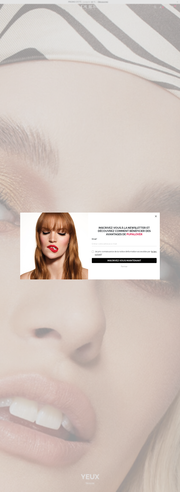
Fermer (124, 266)
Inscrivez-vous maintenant (124, 260)
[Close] (156, 216)
